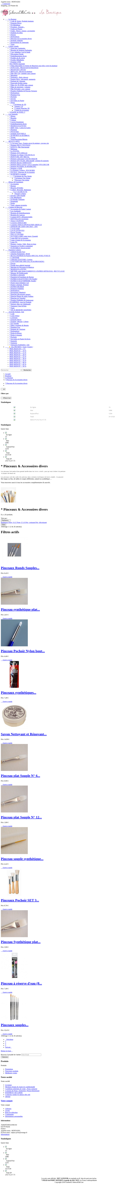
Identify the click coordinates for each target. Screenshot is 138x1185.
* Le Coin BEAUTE (18, 192)
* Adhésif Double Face (17, 252)
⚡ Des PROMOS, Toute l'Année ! (19, 347)
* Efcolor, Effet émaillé (17, 195)
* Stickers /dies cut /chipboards (20, 304)
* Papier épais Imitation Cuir (19, 283)
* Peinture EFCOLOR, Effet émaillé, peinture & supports (29, 161)
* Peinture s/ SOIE (15, 168)
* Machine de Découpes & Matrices (21, 267)
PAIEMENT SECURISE (14, 1093)
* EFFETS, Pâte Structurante (19, 147)
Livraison (8, 1085)
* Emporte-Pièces (15, 23)
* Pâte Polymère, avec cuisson (19, 89)
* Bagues (12, 186)
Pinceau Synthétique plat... (21, 942)
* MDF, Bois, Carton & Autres (20, 128)
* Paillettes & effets (16, 33)
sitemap (7, 1096)
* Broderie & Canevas (17, 215)
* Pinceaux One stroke (21, 180)
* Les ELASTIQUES (16, 230)
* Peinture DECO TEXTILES (19, 145)
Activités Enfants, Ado (14, 312)
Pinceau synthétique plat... (20, 609)
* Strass (12, 102)
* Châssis (12, 120)
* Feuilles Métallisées (16, 60)
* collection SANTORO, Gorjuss (20, 259)
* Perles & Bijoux (15, 333)
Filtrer (3, 524)
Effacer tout (6, 398)
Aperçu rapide (6, 577)
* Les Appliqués (15, 211)
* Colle (11, 314)
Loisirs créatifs (12, 46)
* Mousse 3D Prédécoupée (18, 273)
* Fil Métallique (14, 25)
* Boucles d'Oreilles (16, 188)
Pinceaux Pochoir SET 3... (20, 900)
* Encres (12, 263)
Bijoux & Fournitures (14, 182)
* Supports (13, 341)
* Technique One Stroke (22, 178)
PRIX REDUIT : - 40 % (17, 362)
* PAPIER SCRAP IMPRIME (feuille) (22, 281)
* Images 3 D (18, 106)
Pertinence (6, 520)
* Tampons (13, 343)
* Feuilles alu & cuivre (17, 58)
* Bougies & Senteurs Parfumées (20, 50)
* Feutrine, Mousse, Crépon (18, 321)
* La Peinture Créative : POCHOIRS (22, 170)
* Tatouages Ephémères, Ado (19, 345)
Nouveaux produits (11, 1071)
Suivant (8, 1047)
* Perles (12, 203)
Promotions (9, 1069)
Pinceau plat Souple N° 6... (20, 776)
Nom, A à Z (12, 522)
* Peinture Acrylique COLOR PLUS (22, 155)
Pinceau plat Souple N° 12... (21, 817)
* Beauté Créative (20, 194)
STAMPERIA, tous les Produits (20, 302)
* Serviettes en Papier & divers (19, 339)
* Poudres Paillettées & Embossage (21, 300)
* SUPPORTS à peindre (17, 174)
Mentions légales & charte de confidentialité (20, 1087)
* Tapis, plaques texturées (18, 205)
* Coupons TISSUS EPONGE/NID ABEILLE (25, 225)
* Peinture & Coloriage (17, 329)
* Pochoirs (13, 97)
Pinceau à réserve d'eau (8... (21, 983)
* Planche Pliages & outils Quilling (21, 296)
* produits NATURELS (17, 133)
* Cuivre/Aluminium (16, 122)
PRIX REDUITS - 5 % (17, 349)
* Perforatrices (14, 37)
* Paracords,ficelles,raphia (18, 83)
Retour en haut (7, 1051)
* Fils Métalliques (15, 197)
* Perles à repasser (15, 335)
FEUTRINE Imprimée (17, 64)
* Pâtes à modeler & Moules (19, 325)
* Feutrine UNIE (15, 62)
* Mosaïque (13, 75)
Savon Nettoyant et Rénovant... (24, 734)
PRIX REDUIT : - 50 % (17, 366)
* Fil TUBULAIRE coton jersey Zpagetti (23, 236)
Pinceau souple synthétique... (22, 859)
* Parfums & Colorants (17, 81)
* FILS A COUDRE (16, 234)
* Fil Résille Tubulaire (17, 199)
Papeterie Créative (13, 250)
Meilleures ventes (11, 1073)
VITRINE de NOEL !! (17, 112)
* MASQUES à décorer (17, 70)
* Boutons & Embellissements (19, 213)
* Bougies (12, 118)
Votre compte (7, 1101)
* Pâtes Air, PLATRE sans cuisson (21, 85)
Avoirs (7, 1110)
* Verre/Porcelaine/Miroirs (18, 139)
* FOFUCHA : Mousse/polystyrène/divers (23, 68)
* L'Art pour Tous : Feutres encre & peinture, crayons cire (29, 143)
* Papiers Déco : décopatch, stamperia (22, 79)
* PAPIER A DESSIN (17, 275)
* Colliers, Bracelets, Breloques (20, 190)
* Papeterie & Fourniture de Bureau (21, 277)
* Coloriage (13, 318)
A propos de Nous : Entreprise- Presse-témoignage (22, 1091)
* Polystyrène (14, 132)
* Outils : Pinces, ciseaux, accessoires (22, 31)
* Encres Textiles (15, 232)
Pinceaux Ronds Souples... (20, 568)
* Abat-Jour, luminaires (17, 48)
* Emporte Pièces (15, 320)
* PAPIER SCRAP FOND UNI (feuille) (23, 279)
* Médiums (13, 149)
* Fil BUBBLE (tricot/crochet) (19, 248)
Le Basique (10, 19)
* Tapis (11, 44)
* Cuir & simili (14, 228)
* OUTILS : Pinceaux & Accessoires (22, 172)
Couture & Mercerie (13, 207)
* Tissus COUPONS (16, 221)
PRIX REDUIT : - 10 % (17, 351)
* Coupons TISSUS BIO (18, 223)
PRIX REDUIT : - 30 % (17, 358)
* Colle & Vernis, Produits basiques (21, 21)
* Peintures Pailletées (16, 289)
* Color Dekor (14, 316)
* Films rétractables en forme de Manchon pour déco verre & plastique (33, 66)
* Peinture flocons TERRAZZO (20, 163)
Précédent (9, 1039)
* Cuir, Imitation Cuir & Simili (19, 52)
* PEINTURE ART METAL (19, 157)
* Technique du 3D (17, 104)
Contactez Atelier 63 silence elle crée (17, 1095)
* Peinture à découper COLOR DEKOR (23, 159)
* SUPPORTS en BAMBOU (19, 135)
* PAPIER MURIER (16, 287)
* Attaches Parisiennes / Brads (19, 254)
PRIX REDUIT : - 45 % (17, 364)
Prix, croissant (30, 522)
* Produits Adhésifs (16, 40)
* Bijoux (12, 116)
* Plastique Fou (14, 95)
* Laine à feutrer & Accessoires (20, 240)
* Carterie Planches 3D (22, 108)
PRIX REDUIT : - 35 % (17, 360)
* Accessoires (14, 184)
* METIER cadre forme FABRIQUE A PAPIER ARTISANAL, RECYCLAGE (37, 271)
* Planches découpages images (19, 294)
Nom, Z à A (21, 522)
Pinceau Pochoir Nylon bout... (23, 651)
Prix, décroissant (41, 522)
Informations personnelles (14, 1116)
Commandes (9, 1114)
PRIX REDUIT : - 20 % (17, 355)
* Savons (12, 99)
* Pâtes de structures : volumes (19, 87)
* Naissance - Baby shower (18, 77)
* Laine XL (13, 242)
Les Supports (11, 114)
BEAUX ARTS (12, 141)
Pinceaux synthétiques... (18, 692)
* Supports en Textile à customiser (21, 246)
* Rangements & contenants (19, 42)
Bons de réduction (11, 1112)
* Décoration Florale (16, 54)
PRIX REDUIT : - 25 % (17, 356)
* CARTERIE (14, 258)
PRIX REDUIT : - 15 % (17, 353)
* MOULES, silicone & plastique (20, 71)
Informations (5, 1134)
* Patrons (12, 35)
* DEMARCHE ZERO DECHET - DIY (23, 227)
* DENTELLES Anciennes (18, 219)
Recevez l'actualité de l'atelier (11, 1055)
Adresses (8, 1109)
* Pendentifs (13, 201)
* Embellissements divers (18, 56)
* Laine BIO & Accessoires (18, 238)
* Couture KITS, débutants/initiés (20, 217)
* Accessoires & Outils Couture (20, 209)
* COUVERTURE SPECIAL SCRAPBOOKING (26, 261)
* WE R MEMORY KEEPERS (20, 310)
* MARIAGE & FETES (17, 126)
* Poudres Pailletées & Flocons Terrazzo (23, 91)
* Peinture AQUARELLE (18, 153)
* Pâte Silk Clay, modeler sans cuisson (22, 73)
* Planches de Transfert (17, 298)
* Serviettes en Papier (16, 101)
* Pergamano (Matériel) (17, 292)
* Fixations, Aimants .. (17, 27)
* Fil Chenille (14, 323)
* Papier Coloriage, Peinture (19, 285)
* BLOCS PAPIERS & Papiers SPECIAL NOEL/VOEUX (29, 256)
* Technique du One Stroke (20, 176)
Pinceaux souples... (14, 1025)
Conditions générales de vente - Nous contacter (21, 1089)
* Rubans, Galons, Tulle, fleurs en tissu (22, 244)
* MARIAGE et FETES (17, 269)
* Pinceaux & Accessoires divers (20, 39)
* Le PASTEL (14, 151)
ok (3, 389)
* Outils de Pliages (15, 29)
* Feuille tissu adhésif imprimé (19, 265)
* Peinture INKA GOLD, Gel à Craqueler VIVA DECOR (29, 164)
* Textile (12, 137)
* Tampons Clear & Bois (17, 306)
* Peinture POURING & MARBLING (22, 166)
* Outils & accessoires (21, 110)
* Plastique (13, 130)
